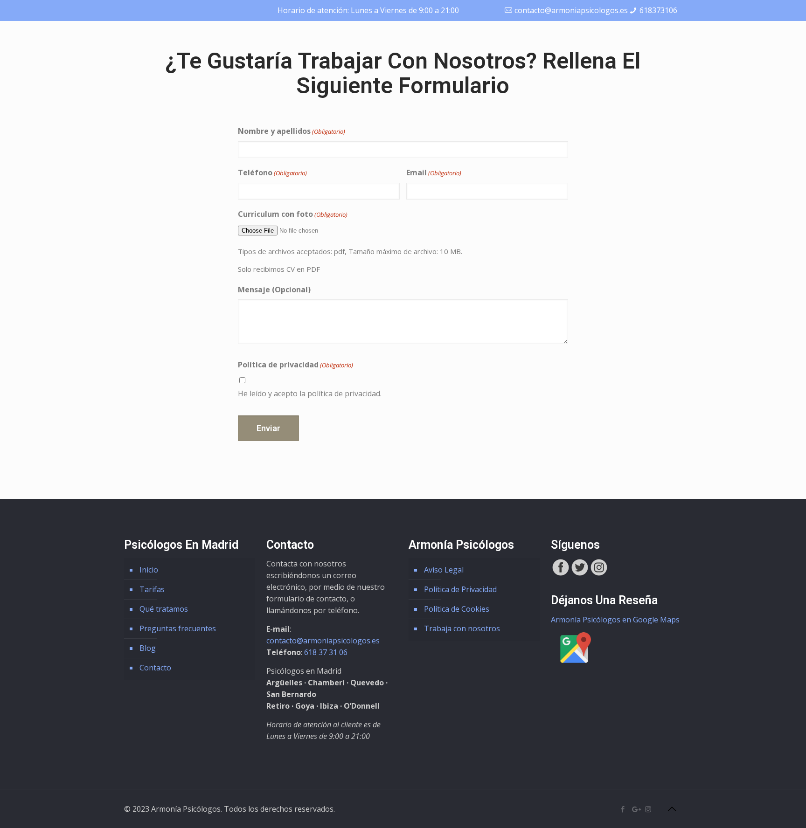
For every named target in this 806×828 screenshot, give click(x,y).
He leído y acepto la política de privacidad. (310, 393)
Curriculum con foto (292, 214)
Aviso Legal (444, 570)
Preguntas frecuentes (177, 628)
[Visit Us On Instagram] (598, 574)
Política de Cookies (456, 609)
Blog (147, 648)
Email (433, 172)
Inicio (148, 570)
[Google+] (635, 809)
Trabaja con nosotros (462, 628)
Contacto (155, 667)
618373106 (658, 10)
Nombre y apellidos (291, 131)
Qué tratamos (163, 609)
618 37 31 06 (325, 652)
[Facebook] (623, 809)
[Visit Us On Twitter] (579, 574)
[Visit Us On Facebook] (560, 574)
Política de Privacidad (460, 589)
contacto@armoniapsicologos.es (571, 10)
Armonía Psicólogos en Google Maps (615, 619)
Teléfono (272, 172)
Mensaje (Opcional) (274, 289)
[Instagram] (648, 809)
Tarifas (152, 589)
